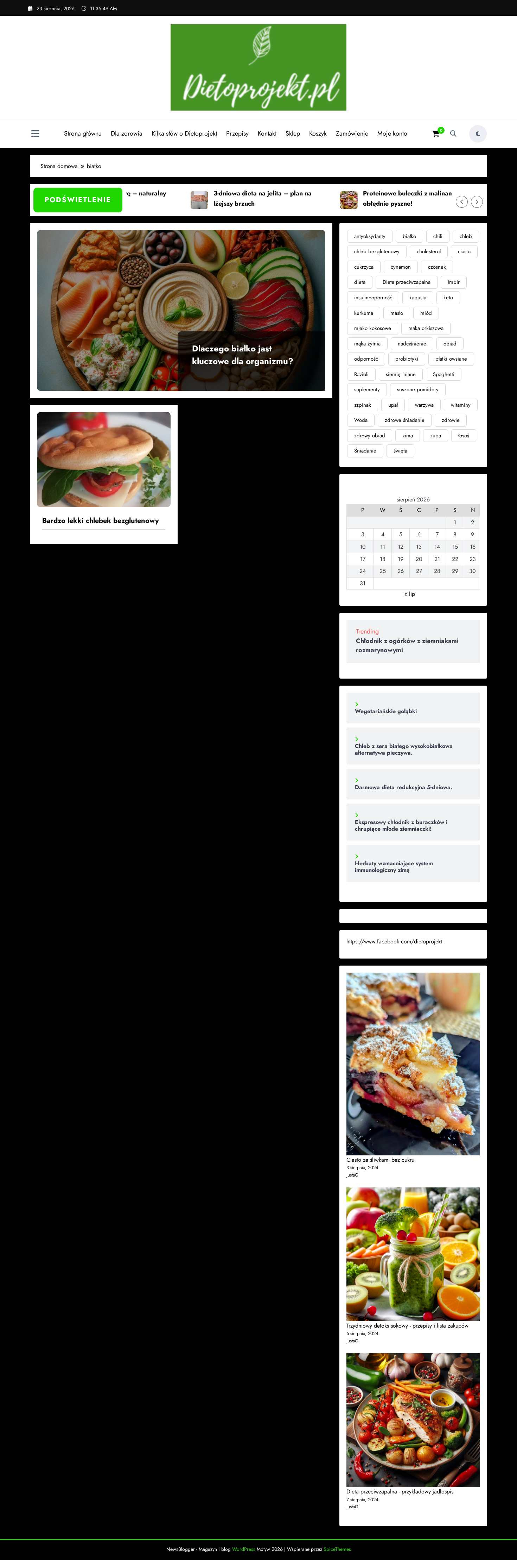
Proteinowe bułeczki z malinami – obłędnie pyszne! (379, 198)
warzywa (424, 405)
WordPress (243, 1549)
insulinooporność (373, 297)
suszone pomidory (418, 389)
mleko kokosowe (372, 328)
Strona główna (83, 133)
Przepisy (237, 133)
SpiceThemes (337, 1549)
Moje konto (392, 133)
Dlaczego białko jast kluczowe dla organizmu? (242, 354)
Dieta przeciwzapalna (406, 282)
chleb (466, 236)
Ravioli (361, 374)
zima (407, 435)
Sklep (293, 133)
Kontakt (267, 133)
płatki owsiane (451, 359)
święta (400, 451)
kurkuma (363, 313)
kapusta (417, 297)
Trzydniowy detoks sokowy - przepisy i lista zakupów (407, 1326)
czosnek (437, 267)
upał (393, 405)
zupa (435, 435)
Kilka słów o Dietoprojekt (184, 133)
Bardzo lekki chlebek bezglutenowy (100, 521)
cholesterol (429, 251)
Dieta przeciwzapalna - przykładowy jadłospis (399, 1491)
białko (409, 236)
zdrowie (451, 420)
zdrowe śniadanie (405, 420)
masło (396, 313)
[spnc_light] (478, 134)
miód (426, 313)
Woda (361, 420)
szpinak (362, 405)
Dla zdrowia (126, 133)
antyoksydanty (369, 236)
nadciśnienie (412, 344)
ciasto (464, 251)
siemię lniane (401, 374)
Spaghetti (443, 374)
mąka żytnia (367, 344)
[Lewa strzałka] (461, 201)
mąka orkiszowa (425, 328)
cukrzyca (364, 267)
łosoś (463, 435)
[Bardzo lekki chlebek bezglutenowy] (104, 459)
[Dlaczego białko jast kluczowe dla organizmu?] (181, 310)
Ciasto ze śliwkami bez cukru (380, 1160)
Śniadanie (365, 451)
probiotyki (406, 359)
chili (437, 236)
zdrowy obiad (369, 435)
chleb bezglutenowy (377, 251)
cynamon (401, 267)
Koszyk (318, 133)
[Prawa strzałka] (477, 201)
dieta (359, 282)
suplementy (367, 389)
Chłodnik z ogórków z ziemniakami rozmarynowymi (407, 645)
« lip (409, 594)
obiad (450, 344)
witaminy (461, 405)
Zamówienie (352, 133)
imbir (454, 282)
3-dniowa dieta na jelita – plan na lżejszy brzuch (229, 198)
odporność (366, 359)
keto (448, 297)
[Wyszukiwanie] (453, 134)
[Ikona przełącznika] (35, 134)
